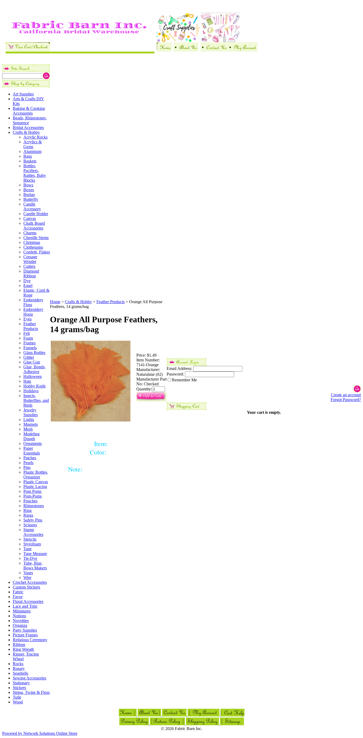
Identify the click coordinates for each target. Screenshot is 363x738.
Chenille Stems (36, 237)
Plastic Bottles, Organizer (35, 474)
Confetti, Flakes (36, 252)
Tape (27, 549)
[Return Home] (164, 50)
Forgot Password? (346, 399)
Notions (19, 616)
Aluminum (32, 151)
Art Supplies (23, 94)
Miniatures (22, 611)
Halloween (32, 376)
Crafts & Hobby (26, 132)
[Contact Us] (214, 50)
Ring (27, 510)
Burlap (29, 194)
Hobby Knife (34, 386)
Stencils (29, 539)
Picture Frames (25, 635)
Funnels (30, 347)
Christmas (31, 242)
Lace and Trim (25, 606)
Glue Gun (31, 362)
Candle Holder (35, 213)
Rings (28, 515)
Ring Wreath (23, 649)
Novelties (21, 620)
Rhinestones (33, 505)
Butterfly (30, 199)
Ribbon (19, 644)
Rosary (19, 668)
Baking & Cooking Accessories (29, 110)
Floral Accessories (28, 601)
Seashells (20, 673)
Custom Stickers (26, 587)
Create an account (346, 395)
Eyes (27, 319)
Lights (28, 419)
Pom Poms (32, 491)
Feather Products (30, 326)
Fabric (18, 592)
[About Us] (186, 50)
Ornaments (32, 443)
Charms (29, 233)
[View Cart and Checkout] (28, 50)
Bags (27, 156)
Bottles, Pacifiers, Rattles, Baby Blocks (34, 173)
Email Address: (179, 368)
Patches (29, 458)
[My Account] (243, 50)
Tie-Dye (30, 558)
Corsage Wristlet (30, 259)
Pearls (28, 462)
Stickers (19, 687)
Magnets (30, 424)
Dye (27, 280)
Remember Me (184, 380)
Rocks (18, 663)
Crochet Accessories (30, 582)
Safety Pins (32, 520)
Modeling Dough (31, 436)
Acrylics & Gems (32, 144)
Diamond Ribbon (31, 273)
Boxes (28, 189)
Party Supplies (25, 630)
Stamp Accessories (33, 532)
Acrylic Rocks (35, 137)
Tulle (17, 697)
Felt (26, 333)
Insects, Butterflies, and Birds (36, 400)
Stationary (21, 683)
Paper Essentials (31, 450)
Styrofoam (32, 544)
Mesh (28, 429)
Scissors (30, 525)
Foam (28, 338)
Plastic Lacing (35, 486)
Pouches (30, 501)
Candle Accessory (32, 206)
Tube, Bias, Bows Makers (35, 565)
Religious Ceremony (30, 639)
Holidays (31, 391)
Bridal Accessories (28, 127)
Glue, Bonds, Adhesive (34, 369)
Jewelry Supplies (30, 412)
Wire (27, 577)
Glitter (28, 357)
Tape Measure (35, 553)
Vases (28, 572)
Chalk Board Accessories (34, 225)
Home (55, 301)
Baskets (29, 161)
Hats (27, 381)
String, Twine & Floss (31, 692)
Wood (18, 702)
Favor (18, 596)
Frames (29, 343)
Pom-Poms (32, 496)
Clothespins (33, 247)
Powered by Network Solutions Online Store (39, 733)
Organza (20, 625)
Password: (175, 374)
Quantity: (144, 389)
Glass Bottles (34, 352)
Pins (27, 467)
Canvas (29, 218)
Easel (27, 285)
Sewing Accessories (29, 678)
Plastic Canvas (35, 482)
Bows (28, 185)
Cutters (29, 266)
